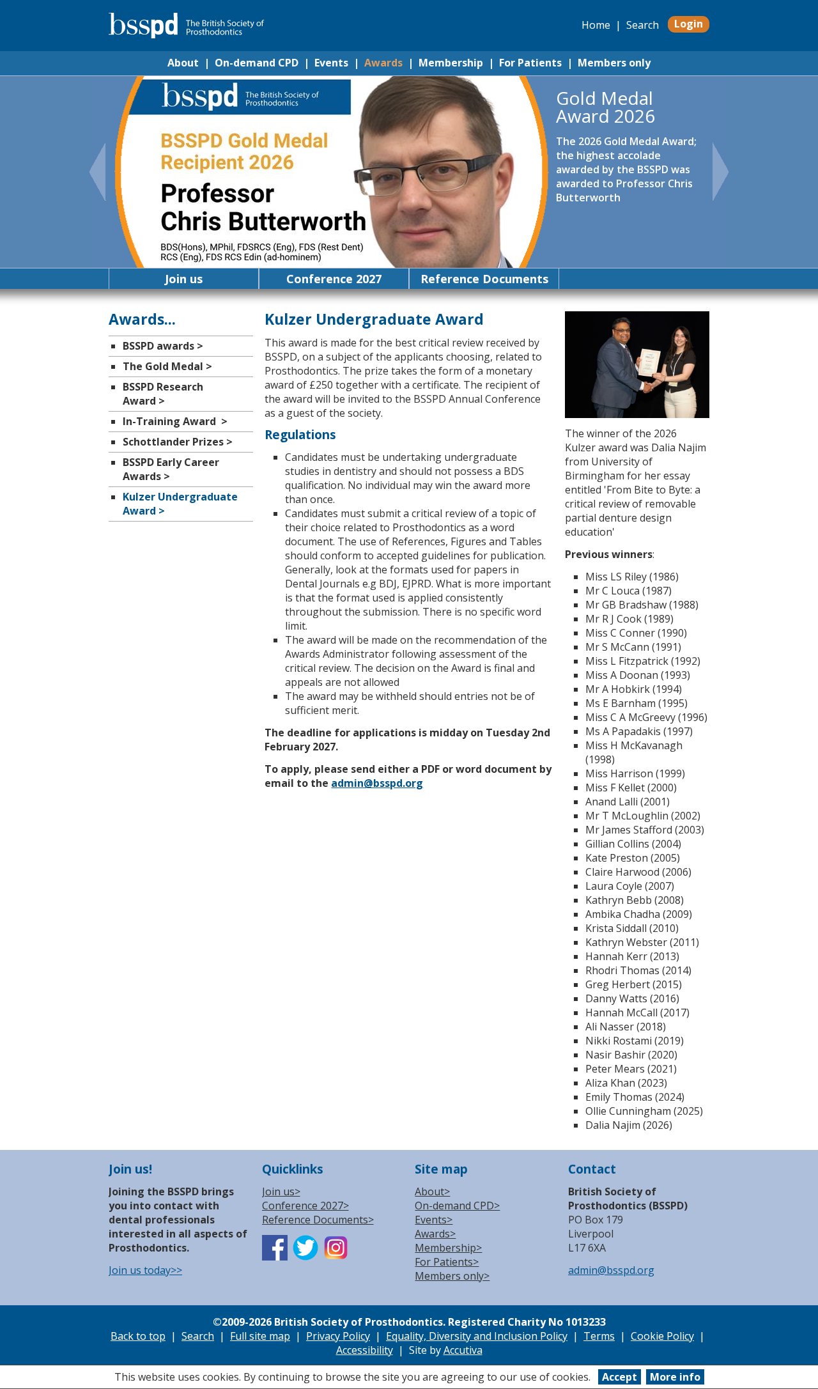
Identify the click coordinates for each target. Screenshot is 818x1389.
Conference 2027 (334, 278)
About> (432, 1191)
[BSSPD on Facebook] (275, 1257)
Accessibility (364, 1350)
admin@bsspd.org (377, 783)
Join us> (281, 1191)
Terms (599, 1336)
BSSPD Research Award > (163, 394)
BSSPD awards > (163, 346)
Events (331, 63)
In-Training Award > (175, 421)
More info (675, 1377)
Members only (614, 63)
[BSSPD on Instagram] (336, 1257)
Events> (433, 1220)
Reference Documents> (318, 1220)
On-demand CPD (256, 63)
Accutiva (463, 1350)
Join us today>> (145, 1270)
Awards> (435, 1234)
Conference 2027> (305, 1206)
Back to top (138, 1336)
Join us (184, 278)
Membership (451, 63)
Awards (383, 63)
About (183, 63)
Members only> (452, 1276)
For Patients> (447, 1262)
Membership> (448, 1248)
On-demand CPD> (457, 1206)
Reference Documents (484, 278)
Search (642, 25)
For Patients (530, 63)
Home (596, 25)
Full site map (260, 1336)
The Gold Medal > (167, 366)
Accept (619, 1377)
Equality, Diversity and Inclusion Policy (476, 1336)
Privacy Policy (338, 1336)
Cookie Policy (662, 1336)
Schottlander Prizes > (178, 442)
